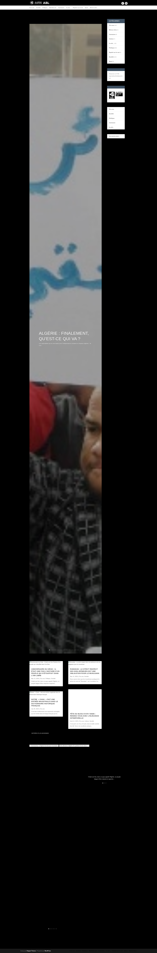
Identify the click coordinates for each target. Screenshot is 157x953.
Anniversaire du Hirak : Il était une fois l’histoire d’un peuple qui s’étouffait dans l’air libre (104, 767)
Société (38, 7)
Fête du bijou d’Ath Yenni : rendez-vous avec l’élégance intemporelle (84, 716)
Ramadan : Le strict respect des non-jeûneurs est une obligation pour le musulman (84, 671)
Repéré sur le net (78, 7)
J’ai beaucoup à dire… (52, 839)
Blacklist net (52, 7)
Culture (87, 721)
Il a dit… (68, 7)
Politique (44, 7)
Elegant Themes (31, 951)
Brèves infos (93, 7)
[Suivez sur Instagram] (126, 3)
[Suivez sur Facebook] (122, 3)
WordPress (48, 951)
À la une (31, 7)
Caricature (61, 7)
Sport (86, 7)
